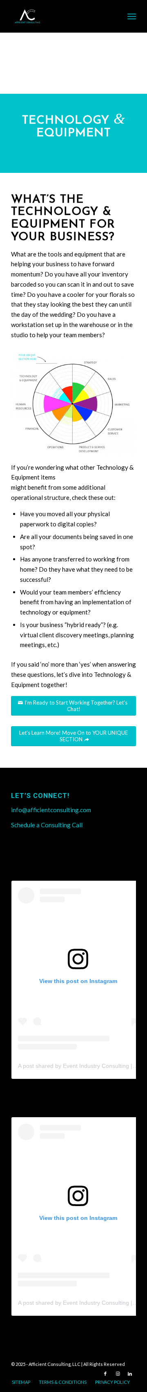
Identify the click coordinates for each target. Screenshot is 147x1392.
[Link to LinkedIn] (130, 1374)
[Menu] (131, 16)
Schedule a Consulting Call (46, 825)
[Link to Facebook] (105, 1374)
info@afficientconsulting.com (51, 809)
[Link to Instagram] (117, 1374)
